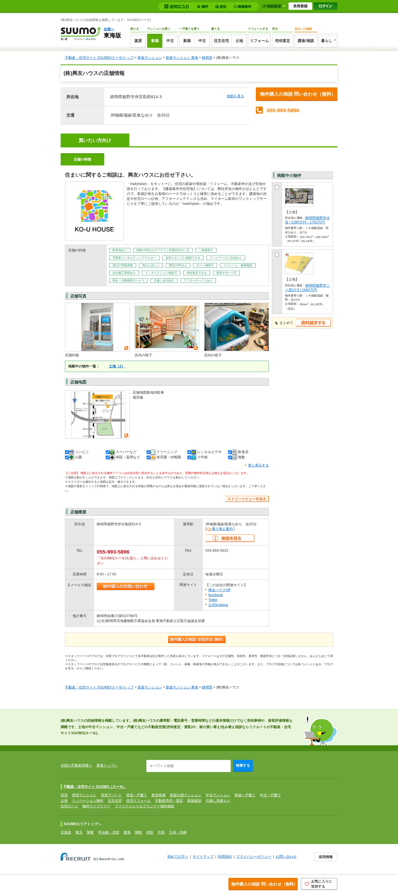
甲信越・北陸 (108, 832)
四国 (149, 832)
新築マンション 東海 (182, 58)
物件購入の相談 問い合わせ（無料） (298, 93)
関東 (90, 832)
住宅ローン (69, 806)
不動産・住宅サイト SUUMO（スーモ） (95, 787)
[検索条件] (243, 6)
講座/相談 (306, 40)
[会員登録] (300, 6)
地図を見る (235, 96)
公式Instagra (218, 605)
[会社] (221, 6)
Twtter (213, 600)
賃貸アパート (111, 795)
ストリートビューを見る (247, 499)
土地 (239, 40)
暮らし (326, 40)
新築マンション (150, 58)
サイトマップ (203, 857)
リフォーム (259, 40)
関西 (138, 832)
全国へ (109, 29)
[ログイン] (325, 6)
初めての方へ (177, 857)
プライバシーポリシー (253, 857)
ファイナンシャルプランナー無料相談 (144, 806)
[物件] (203, 6)
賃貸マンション (84, 795)
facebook (215, 595)
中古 (170, 40)
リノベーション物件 (87, 801)
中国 (161, 832)
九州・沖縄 (177, 832)
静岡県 (207, 58)
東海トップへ (106, 765)
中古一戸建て (270, 795)
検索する (243, 765)
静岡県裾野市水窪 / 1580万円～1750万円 (307, 220)
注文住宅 (221, 40)
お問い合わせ (286, 857)
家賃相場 (158, 795)
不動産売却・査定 (169, 801)
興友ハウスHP (219, 590)
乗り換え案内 (222, 529)
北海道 (66, 832)
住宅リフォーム (138, 801)
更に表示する (258, 465)
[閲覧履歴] (274, 6)
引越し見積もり (218, 801)
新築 (155, 40)
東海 (127, 832)
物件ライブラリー (96, 806)
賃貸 (138, 40)
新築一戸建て (245, 795)
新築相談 (194, 801)
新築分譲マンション (185, 795)
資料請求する (313, 323)
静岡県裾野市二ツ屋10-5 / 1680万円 (307, 287)
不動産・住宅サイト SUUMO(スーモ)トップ (99, 58)
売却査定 (282, 40)
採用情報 (326, 857)
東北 (78, 832)
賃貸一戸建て (136, 795)
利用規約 (225, 857)
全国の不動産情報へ (76, 765)
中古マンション (218, 795)
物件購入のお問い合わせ (126, 587)
